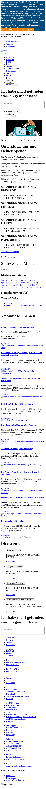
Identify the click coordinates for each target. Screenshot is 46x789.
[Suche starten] (4, 106)
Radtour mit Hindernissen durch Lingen (18, 327)
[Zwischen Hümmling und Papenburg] (23, 443)
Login (8, 78)
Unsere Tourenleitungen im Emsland (21, 717)
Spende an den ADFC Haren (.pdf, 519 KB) (19, 285)
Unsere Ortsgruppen (14, 728)
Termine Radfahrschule (15, 692)
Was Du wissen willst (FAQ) (17, 696)
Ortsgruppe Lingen (14, 550)
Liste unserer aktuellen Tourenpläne (20, 600)
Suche (9, 85)
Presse (8, 75)
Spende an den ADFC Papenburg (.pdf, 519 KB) (21, 287)
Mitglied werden (12, 42)
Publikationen (11, 710)
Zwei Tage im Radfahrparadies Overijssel (19, 425)
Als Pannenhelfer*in (14, 750)
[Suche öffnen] (5, 53)
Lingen (9, 730)
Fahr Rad (10, 59)
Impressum (10, 776)
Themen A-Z (11, 656)
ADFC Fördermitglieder (16, 719)
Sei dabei (10, 73)
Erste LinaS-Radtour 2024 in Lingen (17, 404)
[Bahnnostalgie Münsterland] (23, 516)
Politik (8, 62)
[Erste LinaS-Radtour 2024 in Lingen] (23, 399)
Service (9, 66)
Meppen (9, 732)
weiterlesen (10, 561)
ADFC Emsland (12, 69)
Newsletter (10, 46)
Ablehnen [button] (5, 29)
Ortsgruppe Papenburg (15, 583)
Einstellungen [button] (14, 29)
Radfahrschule (12, 689)
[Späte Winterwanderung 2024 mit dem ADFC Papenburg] (23, 373)
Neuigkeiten (11, 640)
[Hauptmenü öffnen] (7, 53)
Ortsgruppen (11, 71)
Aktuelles (10, 57)
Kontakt (9, 721)
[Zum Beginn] (2, 787)
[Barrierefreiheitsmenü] (2, 53)
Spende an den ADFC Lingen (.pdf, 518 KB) (19, 283)
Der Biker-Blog (12, 669)
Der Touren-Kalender (15, 671)
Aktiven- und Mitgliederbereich (19, 766)
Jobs (8, 712)
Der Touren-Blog (13, 665)
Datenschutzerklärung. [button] (10, 27)
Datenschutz (11, 778)
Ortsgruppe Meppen (14, 567)
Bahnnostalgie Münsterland (13, 521)
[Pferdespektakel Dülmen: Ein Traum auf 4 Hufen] (23, 493)
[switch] (20, 112)
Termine (9, 642)
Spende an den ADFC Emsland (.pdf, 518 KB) (20, 280)
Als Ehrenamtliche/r (14, 746)
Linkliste (9, 699)
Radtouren (10, 64)
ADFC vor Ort (12, 707)
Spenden (9, 44)
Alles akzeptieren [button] (27, 29)
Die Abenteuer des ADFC (16, 662)
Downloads (10, 694)
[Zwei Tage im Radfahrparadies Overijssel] (14, 420)
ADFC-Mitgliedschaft (15, 741)
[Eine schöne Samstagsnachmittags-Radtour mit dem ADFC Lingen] (23, 348)
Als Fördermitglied (13, 748)
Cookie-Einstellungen (15, 780)
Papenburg (10, 735)
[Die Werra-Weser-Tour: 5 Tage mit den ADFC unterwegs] (23, 467)
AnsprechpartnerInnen (15, 759)
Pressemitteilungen (13, 757)
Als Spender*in (12, 743)
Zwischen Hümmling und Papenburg (17, 449)
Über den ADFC (13, 705)
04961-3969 (11, 303)
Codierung (10, 683)
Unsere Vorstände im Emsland (18, 714)
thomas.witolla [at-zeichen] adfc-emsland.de (24, 305)
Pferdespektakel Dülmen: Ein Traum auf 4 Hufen (22, 498)
